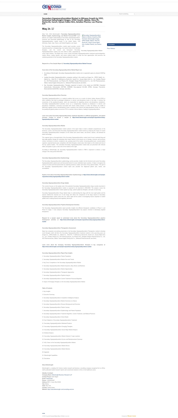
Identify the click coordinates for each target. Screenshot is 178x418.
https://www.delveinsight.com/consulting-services (60, 389)
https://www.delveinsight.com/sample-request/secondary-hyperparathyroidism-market (66, 246)
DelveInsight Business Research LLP (62, 375)
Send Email (49, 378)
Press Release (111, 48)
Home (45, 14)
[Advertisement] (114, 7)
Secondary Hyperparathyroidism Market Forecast (78, 63)
